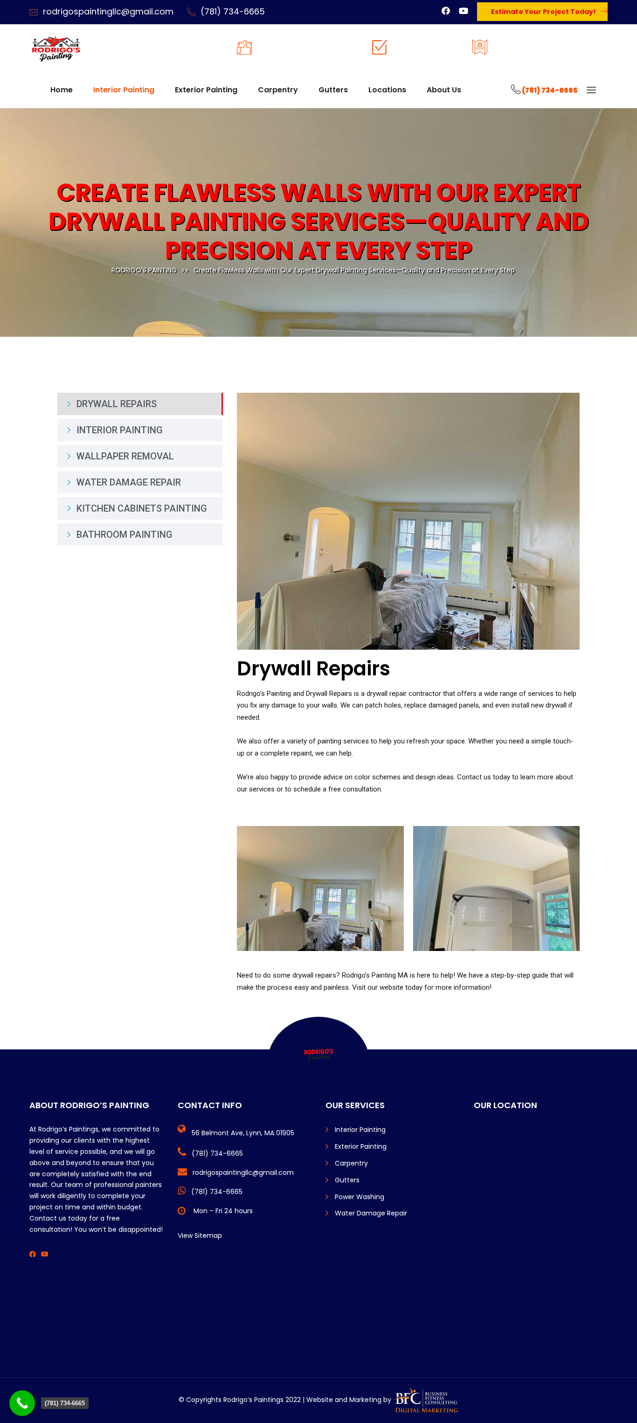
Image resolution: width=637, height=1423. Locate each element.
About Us (444, 89)
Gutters (333, 89)
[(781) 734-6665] (22, 1403)
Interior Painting (123, 89)
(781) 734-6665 (233, 11)
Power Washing (359, 1196)
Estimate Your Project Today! (543, 11)
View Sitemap (200, 1235)
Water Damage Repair (371, 1213)
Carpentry (278, 89)
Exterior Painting (206, 89)
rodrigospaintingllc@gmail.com (108, 11)
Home (61, 89)
